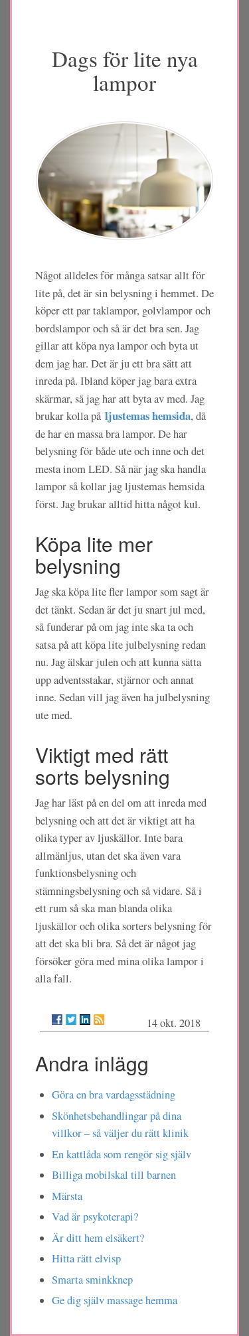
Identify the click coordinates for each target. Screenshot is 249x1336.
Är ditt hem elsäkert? (98, 1238)
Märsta (67, 1196)
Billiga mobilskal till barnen (114, 1175)
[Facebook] (57, 1019)
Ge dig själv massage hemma (114, 1300)
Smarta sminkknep (92, 1279)
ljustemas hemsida (148, 415)
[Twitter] (71, 1019)
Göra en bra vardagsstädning (113, 1094)
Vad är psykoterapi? (95, 1216)
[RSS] (99, 1019)
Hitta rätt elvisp (86, 1258)
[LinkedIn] (85, 1019)
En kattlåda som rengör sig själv (121, 1154)
